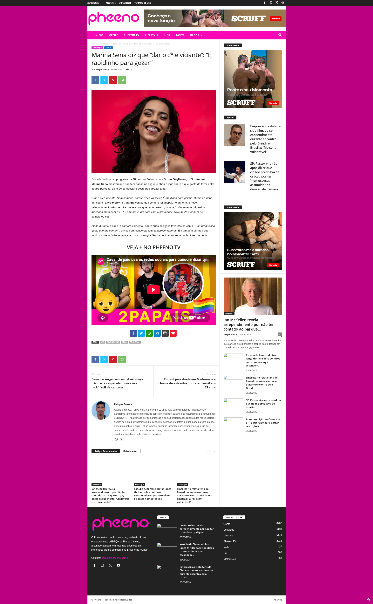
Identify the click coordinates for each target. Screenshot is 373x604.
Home (94, 43)
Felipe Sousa (102, 69)
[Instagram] (270, 3)
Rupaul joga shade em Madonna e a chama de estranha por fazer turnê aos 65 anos (187, 383)
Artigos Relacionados (106, 451)
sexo (124, 342)
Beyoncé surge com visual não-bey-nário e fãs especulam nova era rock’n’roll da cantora (117, 383)
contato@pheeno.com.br (115, 557)
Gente (108, 47)
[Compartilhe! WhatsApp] (149, 333)
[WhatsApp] (122, 80)
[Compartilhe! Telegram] (157, 333)
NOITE (180, 35)
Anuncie (111, 2)
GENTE (113, 35)
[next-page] (214, 451)
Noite (226, 547)
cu (102, 342)
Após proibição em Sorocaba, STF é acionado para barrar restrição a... (263, 422)
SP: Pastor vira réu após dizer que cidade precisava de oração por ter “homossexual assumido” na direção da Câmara (264, 176)
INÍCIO (98, 35)
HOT (167, 35)
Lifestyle (228, 535)
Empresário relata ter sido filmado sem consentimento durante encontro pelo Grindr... (262, 383)
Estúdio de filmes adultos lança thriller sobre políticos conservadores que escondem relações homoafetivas (152, 493)
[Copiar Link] (165, 333)
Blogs (194, 35)
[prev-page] (209, 451)
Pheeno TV (229, 541)
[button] (280, 35)
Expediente (125, 2)
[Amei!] (173, 333)
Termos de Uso (142, 2)
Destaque (105, 43)
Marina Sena (113, 342)
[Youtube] (283, 3)
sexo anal (134, 342)
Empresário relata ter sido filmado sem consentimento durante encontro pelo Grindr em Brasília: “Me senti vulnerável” (195, 495)
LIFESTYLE (152, 35)
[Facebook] (264, 3)
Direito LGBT (230, 558)
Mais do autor (130, 451)
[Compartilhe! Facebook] (133, 333)
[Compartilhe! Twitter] (141, 333)
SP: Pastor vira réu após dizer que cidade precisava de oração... (263, 403)
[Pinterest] (113, 80)
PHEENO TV (131, 35)
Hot (225, 553)
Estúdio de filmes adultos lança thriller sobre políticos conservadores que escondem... (263, 360)
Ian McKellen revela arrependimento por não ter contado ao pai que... (249, 324)
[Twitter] (277, 3)
